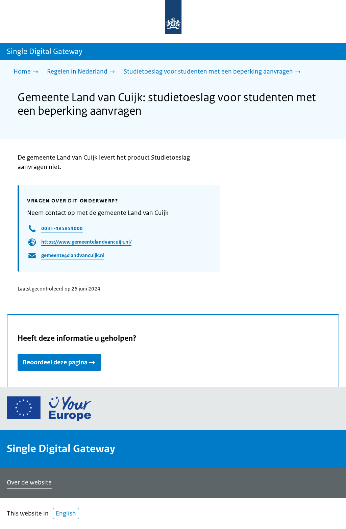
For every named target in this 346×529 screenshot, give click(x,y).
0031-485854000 (62, 228)
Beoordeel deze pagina (55, 362)
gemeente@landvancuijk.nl (72, 255)
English (66, 513)
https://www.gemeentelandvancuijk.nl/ (86, 242)
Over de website (29, 482)
